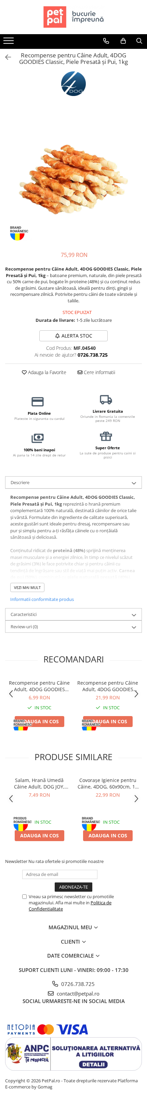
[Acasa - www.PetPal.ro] (73, 17)
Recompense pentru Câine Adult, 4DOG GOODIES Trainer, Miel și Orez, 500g (107, 686)
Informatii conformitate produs (42, 599)
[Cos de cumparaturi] (123, 41)
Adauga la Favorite (46, 372)
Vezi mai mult (27, 587)
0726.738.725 (77, 984)
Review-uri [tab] (24, 626)
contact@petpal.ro (77, 993)
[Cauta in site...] (139, 41)
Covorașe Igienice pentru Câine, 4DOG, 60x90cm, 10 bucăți (108, 783)
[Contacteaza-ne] (106, 41)
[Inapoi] (5, 57)
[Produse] (9, 43)
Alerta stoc (77, 335)
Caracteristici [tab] (24, 614)
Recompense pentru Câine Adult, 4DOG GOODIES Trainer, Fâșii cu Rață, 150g (39, 686)
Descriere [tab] (20, 482)
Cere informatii (98, 372)
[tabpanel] (73, 176)
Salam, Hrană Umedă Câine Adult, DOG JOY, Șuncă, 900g (39, 783)
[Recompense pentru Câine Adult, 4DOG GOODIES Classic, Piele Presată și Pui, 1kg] (73, 176)
